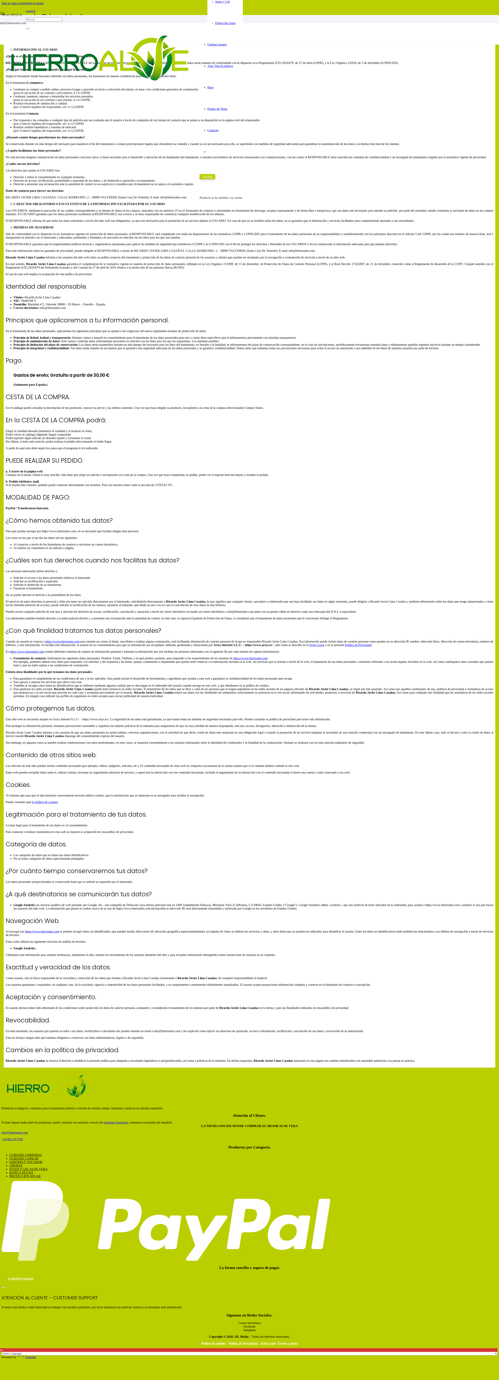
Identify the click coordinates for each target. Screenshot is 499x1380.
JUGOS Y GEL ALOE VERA (28, 1169)
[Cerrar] (3, 1287)
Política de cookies (213, 1343)
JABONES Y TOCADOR (25, 1162)
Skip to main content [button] (14, 3)
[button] (30, 11)
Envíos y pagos (288, 1343)
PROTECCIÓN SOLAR (25, 1176)
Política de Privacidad (358, 645)
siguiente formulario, (116, 1122)
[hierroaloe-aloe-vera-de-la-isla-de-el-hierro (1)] (100, 90)
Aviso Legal (316, 645)
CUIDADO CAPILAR (24, 1158)
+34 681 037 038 (12, 1139)
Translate (30, 1357)
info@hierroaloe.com (15, 1132)
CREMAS (15, 1165)
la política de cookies (45, 802)
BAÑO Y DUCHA (21, 1172)
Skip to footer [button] (35, 3)
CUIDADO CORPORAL (25, 1155)
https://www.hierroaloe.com (62, 641)
